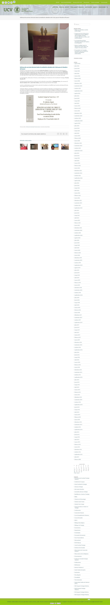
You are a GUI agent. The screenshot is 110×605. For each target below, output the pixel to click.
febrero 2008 (78, 459)
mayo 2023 (77, 158)
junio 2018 (77, 300)
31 (81, 471)
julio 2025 (77, 95)
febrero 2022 (78, 195)
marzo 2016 (77, 362)
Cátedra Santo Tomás (79, 501)
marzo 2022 (77, 193)
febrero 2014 (78, 417)
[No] (108, 602)
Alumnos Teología (79, 486)
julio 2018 (77, 297)
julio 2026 (77, 66)
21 (74, 470)
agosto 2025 (77, 93)
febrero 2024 (78, 138)
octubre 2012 (78, 452)
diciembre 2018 (78, 287)
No (55, 603)
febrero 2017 (78, 337)
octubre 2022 (78, 175)
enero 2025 (77, 110)
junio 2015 (77, 382)
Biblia (76, 496)
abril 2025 (77, 103)
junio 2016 (77, 354)
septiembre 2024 (78, 120)
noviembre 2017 (78, 317)
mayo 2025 (77, 100)
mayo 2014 (77, 409)
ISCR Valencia (78, 542)
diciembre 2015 (78, 369)
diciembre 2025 (78, 83)
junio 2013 (77, 434)
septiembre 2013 (78, 429)
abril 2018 (77, 305)
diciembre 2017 (78, 315)
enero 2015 (77, 394)
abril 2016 (77, 359)
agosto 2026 (77, 63)
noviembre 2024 (78, 115)
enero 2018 (77, 312)
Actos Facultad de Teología (81, 484)
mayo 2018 (77, 302)
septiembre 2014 (78, 404)
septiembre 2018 (78, 295)
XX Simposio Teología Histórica (82, 592)
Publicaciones (78, 562)
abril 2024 (77, 133)
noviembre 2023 (78, 145)
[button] (107, 7)
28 (74, 471)
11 (83, 467)
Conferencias (78, 510)
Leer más (59, 603)
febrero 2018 (78, 310)
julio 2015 (77, 379)
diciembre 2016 (78, 342)
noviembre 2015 (78, 372)
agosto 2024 (77, 123)
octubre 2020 (78, 232)
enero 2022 (77, 198)
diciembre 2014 (78, 397)
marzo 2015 (77, 389)
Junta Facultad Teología (80, 545)
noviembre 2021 (78, 202)
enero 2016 (77, 367)
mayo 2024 (77, 130)
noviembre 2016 (78, 344)
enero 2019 (77, 285)
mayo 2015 (77, 384)
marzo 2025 (77, 105)
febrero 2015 (78, 392)
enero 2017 (77, 339)
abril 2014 (77, 412)
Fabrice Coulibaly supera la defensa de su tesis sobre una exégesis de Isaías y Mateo (81, 46)
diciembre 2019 (78, 257)
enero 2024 (77, 140)
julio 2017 (77, 325)
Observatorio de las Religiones (81, 553)
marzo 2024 (77, 135)
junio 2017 (77, 327)
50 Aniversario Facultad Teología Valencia (82, 478)
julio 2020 (77, 240)
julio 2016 (77, 352)
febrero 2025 (78, 108)
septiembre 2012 (78, 454)
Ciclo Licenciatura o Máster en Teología (81, 507)
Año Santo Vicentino (79, 489)
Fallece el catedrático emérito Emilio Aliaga (81, 30)
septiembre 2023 (78, 150)
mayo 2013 (77, 437)
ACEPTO (52, 603)
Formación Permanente (80, 535)
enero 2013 (77, 447)
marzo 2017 (77, 334)
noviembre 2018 (78, 290)
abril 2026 (77, 73)
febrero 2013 (78, 444)
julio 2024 (77, 125)
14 (74, 469)
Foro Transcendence (79, 537)
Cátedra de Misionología (80, 499)
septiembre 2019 (78, 265)
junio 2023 (77, 155)
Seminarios (77, 572)
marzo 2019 (77, 280)
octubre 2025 (78, 88)
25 (83, 470)
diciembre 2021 (78, 200)
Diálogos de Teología (79, 525)
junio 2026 (77, 68)
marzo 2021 (77, 220)
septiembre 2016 (78, 349)
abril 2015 (77, 387)
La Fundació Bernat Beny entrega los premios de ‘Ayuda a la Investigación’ (82, 41)
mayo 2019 (77, 275)
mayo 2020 (77, 245)
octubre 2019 (78, 262)
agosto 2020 (77, 237)
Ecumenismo (77, 527)
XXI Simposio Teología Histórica (82, 594)
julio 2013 (77, 432)
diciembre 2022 (78, 170)
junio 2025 (77, 98)
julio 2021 (77, 210)
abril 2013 (77, 439)
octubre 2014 (78, 402)
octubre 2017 (78, 320)
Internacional (78, 540)
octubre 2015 (78, 374)
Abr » (78, 473)
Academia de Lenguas (80, 481)
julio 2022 (77, 183)
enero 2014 (77, 419)
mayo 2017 (77, 329)
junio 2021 (77, 212)
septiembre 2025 (78, 90)
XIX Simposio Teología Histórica (82, 585)
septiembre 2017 (78, 322)
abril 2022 (77, 190)
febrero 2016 (78, 364)
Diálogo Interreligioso (79, 522)
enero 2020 (77, 255)
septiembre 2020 (78, 235)
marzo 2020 (77, 250)
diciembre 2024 (78, 113)
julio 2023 (77, 153)
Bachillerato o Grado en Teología (82, 494)
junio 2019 (77, 272)
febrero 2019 (78, 282)
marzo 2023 (77, 163)
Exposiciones (77, 530)
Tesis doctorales (37, 126)
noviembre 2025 (78, 85)
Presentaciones (78, 556)
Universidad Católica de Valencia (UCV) (82, 583)
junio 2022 (77, 185)
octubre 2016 (78, 347)
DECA (76, 520)
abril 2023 (77, 160)
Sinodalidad (77, 577)
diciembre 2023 (78, 143)
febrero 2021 (78, 222)
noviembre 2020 (78, 230)
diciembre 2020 (78, 227)
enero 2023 (77, 168)
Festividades (77, 532)
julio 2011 (77, 457)
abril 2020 (77, 247)
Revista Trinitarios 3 (79, 567)
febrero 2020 (78, 252)
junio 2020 (77, 242)
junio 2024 (77, 128)
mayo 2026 (77, 71)
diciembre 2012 (78, 449)
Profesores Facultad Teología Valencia (81, 559)
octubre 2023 (78, 148)
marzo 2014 (77, 414)
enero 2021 (77, 225)
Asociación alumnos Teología (81, 491)
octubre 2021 (78, 205)
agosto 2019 (77, 267)
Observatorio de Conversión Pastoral (81, 551)
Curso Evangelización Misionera (82, 515)
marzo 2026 (77, 75)
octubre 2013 (78, 427)
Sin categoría (78, 574)
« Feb (75, 473)
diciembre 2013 (78, 422)
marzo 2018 (77, 307)
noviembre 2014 (78, 399)
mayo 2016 (77, 357)
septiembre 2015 (78, 377)
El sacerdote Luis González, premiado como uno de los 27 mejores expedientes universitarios (81, 51)
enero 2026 (77, 80)
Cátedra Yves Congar (79, 504)
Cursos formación (79, 517)
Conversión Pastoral (79, 512)
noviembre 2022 (78, 173)
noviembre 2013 (78, 424)
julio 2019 (77, 270)
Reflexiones (77, 564)
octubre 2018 (78, 292)
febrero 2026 (78, 78)
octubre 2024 (78, 118)
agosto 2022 (77, 180)
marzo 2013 (77, 442)
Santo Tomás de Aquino (80, 569)
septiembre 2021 (78, 207)
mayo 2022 (77, 188)
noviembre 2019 (78, 260)
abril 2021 (77, 217)
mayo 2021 (77, 215)
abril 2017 (77, 332)
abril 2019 (77, 277)
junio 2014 (77, 407)
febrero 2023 (78, 165)
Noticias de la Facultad (30, 126)
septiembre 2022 (78, 178)
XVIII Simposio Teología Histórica (80, 589)
